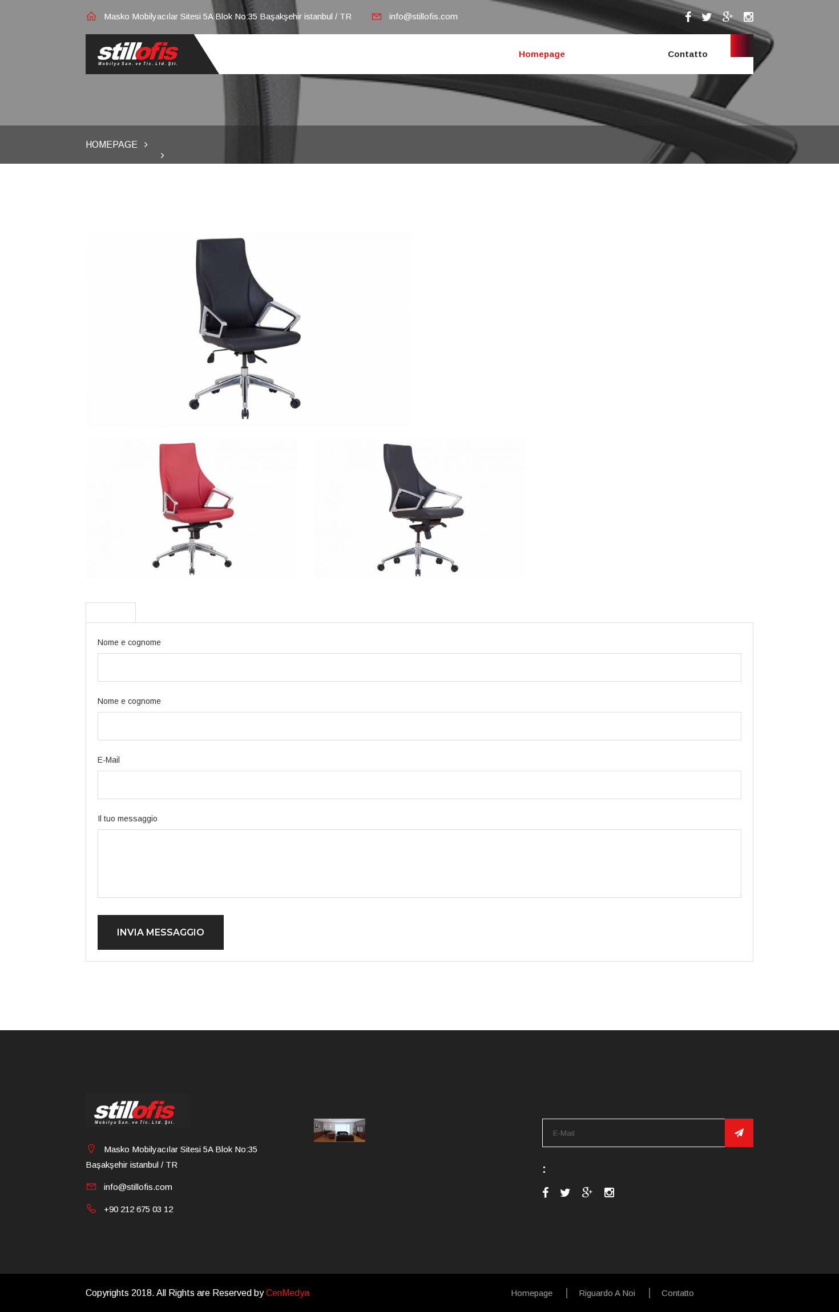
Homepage (542, 54)
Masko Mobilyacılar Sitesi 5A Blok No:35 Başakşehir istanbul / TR (228, 16)
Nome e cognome (129, 642)
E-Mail (109, 759)
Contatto (688, 54)
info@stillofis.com (423, 16)
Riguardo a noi (607, 1293)
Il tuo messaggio (128, 818)
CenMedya (287, 1293)
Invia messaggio (160, 932)
